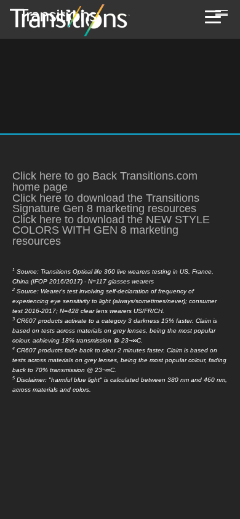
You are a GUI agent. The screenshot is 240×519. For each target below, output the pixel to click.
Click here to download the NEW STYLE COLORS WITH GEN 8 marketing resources (111, 230)
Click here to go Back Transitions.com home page (105, 181)
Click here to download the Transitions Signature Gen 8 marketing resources (105, 203)
